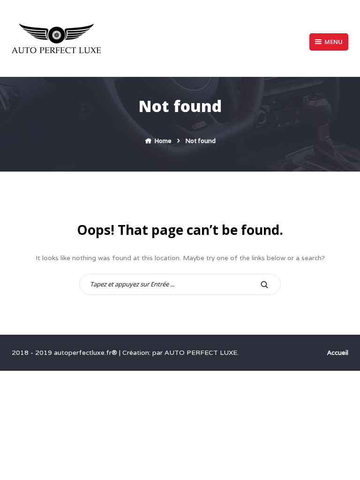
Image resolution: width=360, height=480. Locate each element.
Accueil (337, 353)
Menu (333, 42)
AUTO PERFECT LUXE (201, 352)
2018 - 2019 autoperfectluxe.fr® (65, 352)
